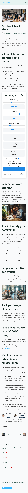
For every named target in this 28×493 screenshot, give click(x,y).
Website (5, 462)
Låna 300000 (6, 348)
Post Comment (7, 488)
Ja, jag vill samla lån (13, 158)
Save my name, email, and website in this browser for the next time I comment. (14, 483)
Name (5, 452)
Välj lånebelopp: (14, 100)
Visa (9, 426)
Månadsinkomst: (14, 123)
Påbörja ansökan (14, 169)
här (22, 174)
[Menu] (25, 2)
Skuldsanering (14, 166)
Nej (21, 158)
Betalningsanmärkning (14, 161)
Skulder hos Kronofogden (14, 163)
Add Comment (7, 467)
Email (5, 457)
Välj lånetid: (14, 111)
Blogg (24, 33)
